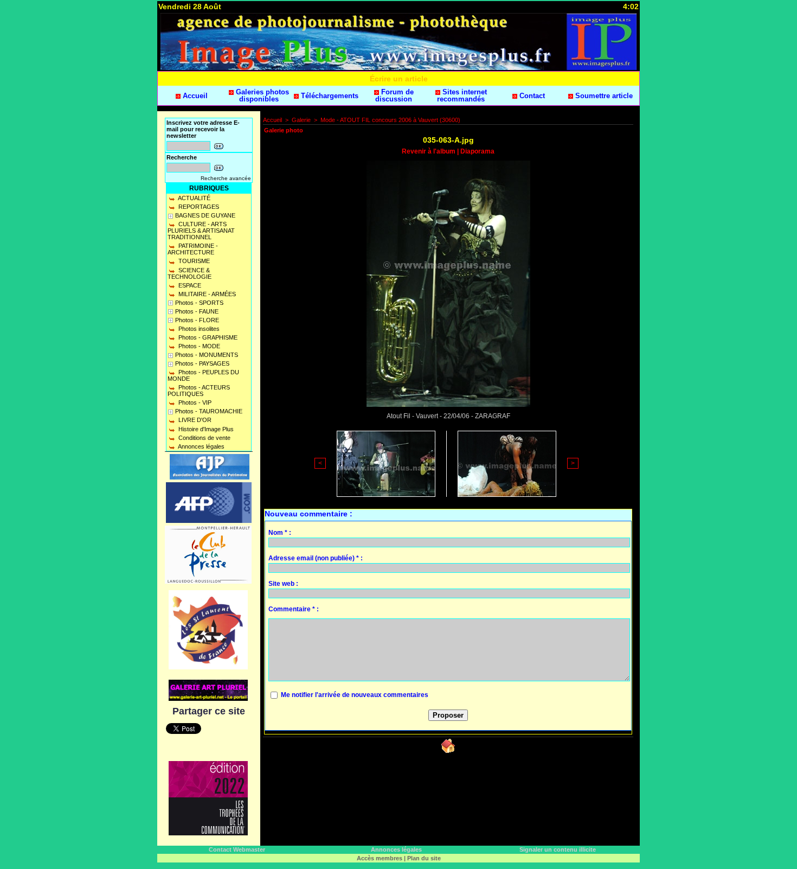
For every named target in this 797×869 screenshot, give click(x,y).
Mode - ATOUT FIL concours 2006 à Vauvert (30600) (390, 120)
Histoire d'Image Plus (205, 429)
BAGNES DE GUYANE (205, 215)
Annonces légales (200, 446)
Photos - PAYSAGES (202, 363)
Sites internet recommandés (462, 95)
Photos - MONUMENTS (206, 355)
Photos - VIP (194, 402)
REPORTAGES (198, 206)
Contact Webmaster (237, 849)
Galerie (301, 120)
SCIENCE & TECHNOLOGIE (189, 273)
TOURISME (193, 261)
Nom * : (279, 532)
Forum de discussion (394, 95)
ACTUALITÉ (193, 198)
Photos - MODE (198, 346)
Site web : (283, 583)
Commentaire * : (293, 609)
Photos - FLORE (197, 320)
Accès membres (379, 858)
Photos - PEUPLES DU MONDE (203, 375)
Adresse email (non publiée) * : (315, 558)
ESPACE (189, 285)
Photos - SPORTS (199, 302)
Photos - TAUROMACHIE (208, 411)
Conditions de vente (203, 437)
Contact (531, 96)
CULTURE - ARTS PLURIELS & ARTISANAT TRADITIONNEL (201, 230)
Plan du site (424, 858)
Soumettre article (603, 96)
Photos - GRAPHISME (207, 337)
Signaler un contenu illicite (557, 849)
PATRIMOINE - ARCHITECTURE (193, 248)
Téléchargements (328, 96)
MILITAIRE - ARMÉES (206, 294)
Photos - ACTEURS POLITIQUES (199, 390)
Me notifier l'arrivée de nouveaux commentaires (354, 695)
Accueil (194, 96)
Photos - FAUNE (196, 311)
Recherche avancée (226, 178)
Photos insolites (198, 328)
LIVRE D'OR (194, 420)
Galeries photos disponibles (261, 95)
